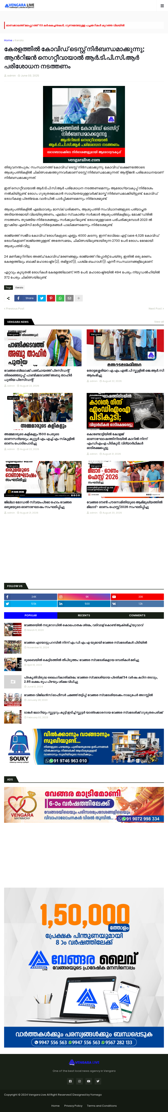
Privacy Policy (73, 1106)
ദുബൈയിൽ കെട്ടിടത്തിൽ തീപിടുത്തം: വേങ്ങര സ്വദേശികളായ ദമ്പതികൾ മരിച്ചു (81, 660)
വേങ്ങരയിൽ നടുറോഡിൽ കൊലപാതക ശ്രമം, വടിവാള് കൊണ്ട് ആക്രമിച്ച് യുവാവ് (83, 625)
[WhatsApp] (60, 298)
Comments (137, 615)
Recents (84, 615)
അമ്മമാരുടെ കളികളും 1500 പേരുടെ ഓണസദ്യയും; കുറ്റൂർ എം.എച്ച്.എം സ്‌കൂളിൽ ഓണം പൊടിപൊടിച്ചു (39, 439)
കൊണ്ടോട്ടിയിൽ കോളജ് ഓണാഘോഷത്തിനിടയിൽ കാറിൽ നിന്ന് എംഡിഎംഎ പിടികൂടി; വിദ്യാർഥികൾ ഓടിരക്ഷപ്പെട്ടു (117, 441)
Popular (31, 615)
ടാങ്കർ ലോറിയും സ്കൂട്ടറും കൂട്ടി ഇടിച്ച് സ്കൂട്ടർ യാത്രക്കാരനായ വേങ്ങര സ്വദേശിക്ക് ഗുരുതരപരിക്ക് (93, 712)
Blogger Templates (84, 1099)
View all (159, 321)
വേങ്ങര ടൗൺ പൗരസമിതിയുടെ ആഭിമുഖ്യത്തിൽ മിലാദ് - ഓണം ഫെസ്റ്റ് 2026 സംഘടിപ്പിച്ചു (124, 504)
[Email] (69, 298)
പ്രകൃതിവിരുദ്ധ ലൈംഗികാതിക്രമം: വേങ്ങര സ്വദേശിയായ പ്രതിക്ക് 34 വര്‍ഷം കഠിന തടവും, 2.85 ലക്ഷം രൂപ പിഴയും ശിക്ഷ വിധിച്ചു (91, 679)
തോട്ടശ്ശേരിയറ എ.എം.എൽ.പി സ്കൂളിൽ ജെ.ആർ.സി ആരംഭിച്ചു (125, 372)
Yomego (96, 1095)
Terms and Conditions (102, 1106)
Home (8, 40)
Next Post (155, 309)
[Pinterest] (51, 298)
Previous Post (15, 309)
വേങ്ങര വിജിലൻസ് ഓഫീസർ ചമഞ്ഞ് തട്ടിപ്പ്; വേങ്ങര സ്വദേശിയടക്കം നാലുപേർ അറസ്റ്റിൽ (88, 695)
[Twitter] (42, 298)
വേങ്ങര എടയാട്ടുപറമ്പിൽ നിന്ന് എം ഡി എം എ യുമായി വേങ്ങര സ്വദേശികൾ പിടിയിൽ (85, 642)
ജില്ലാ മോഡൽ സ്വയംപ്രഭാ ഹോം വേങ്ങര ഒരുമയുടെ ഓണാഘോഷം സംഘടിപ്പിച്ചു (38, 504)
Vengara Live (37, 1095)
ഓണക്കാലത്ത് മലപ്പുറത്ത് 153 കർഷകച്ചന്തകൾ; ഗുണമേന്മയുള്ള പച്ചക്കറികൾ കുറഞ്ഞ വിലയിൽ (65, 24)
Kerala (19, 40)
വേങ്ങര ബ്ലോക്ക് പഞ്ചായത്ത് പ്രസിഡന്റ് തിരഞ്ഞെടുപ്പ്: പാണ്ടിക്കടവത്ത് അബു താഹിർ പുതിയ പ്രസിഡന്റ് (38, 375)
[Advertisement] (84, 549)
